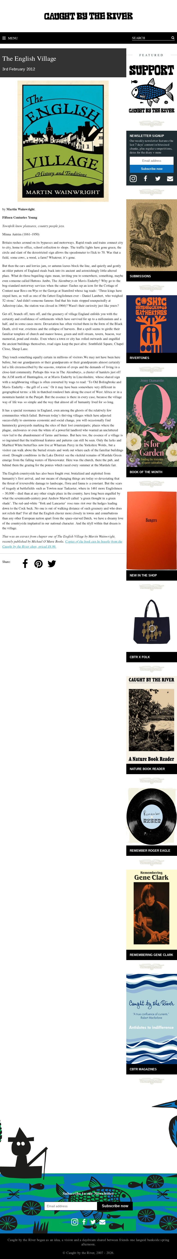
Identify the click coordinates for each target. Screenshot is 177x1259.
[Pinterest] (38, 563)
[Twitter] (51, 563)
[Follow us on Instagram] (133, 178)
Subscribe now (151, 169)
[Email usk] (170, 178)
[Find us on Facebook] (145, 178)
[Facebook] (25, 563)
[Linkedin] (65, 563)
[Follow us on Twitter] (157, 178)
